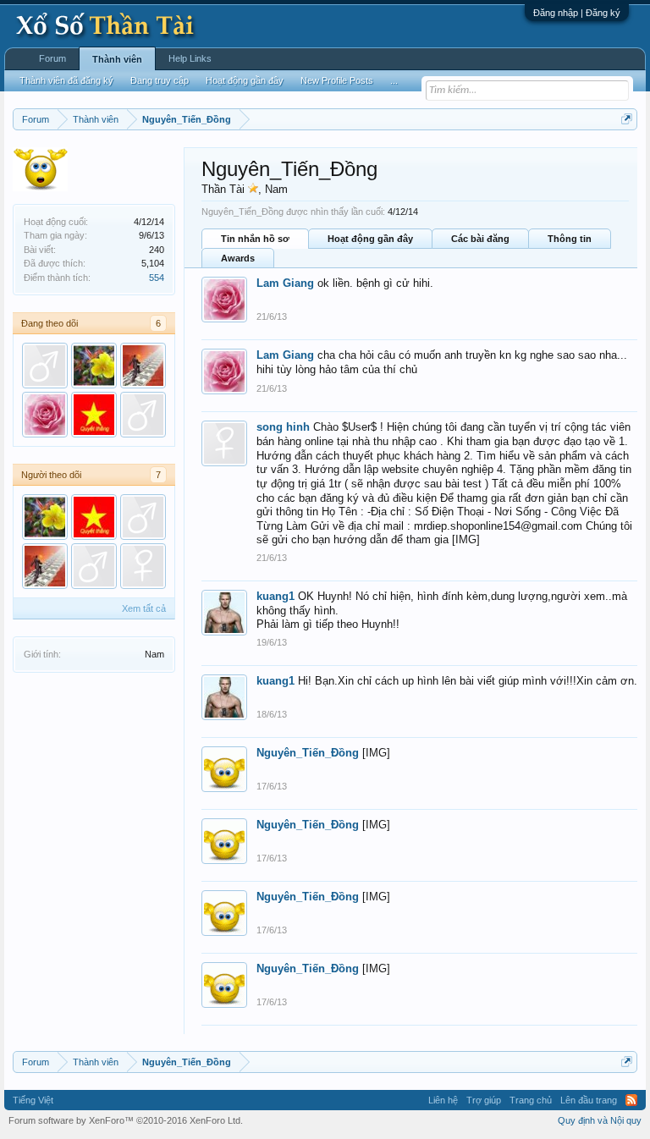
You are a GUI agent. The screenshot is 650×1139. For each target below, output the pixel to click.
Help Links (190, 58)
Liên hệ (443, 1100)
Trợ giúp (483, 1100)
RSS (631, 1100)
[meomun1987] (143, 566)
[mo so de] (94, 414)
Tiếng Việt (33, 1100)
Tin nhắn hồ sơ (255, 239)
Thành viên (117, 59)
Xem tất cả (144, 608)
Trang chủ (531, 1100)
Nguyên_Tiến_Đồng (307, 752)
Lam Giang (285, 283)
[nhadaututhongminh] (143, 365)
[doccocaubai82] (45, 365)
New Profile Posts (336, 80)
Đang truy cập (159, 80)
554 (156, 277)
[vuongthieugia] (143, 414)
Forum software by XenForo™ (125, 1120)
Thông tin (570, 239)
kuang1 (275, 596)
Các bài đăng (480, 239)
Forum (52, 58)
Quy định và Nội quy (600, 1120)
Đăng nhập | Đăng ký (576, 13)
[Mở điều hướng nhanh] (626, 118)
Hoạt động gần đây (370, 239)
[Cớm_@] (94, 365)
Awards (238, 258)
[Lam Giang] (45, 414)
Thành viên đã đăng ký (66, 80)
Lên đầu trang (588, 1100)
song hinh (283, 427)
